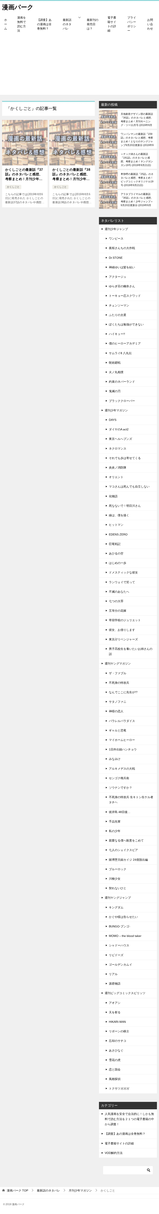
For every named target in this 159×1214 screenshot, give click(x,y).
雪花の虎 (114, 1060)
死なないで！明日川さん (125, 505)
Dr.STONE (116, 257)
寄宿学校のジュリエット (125, 620)
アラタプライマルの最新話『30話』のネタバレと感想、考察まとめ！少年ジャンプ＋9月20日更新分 (137, 200)
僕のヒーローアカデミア (125, 343)
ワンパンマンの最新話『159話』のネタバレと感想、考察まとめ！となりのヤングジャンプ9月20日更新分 (137, 140)
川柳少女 (114, 878)
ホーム (5, 24)
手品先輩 (114, 821)
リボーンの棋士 (119, 1031)
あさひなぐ (116, 1050)
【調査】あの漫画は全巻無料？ (44, 24)
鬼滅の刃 (114, 391)
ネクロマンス (117, 448)
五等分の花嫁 (117, 610)
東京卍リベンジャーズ (123, 639)
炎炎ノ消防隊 (117, 467)
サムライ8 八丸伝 (120, 353)
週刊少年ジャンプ (116, 229)
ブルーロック (117, 869)
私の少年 (114, 831)
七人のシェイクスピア (123, 850)
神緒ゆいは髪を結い (122, 267)
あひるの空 (116, 553)
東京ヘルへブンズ (120, 438)
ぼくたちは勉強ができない (126, 324)
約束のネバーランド (122, 381)
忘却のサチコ (117, 1040)
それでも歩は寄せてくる (125, 458)
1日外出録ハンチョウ (123, 749)
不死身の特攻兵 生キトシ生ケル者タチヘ (131, 799)
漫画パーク (18, 7)
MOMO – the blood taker (125, 935)
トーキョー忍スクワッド (125, 295)
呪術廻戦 (114, 362)
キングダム (116, 907)
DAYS (112, 419)
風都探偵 (114, 1079)
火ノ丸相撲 (116, 372)
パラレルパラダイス (122, 721)
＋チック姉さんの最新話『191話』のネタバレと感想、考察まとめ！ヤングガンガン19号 (137, 160)
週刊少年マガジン (116, 410)
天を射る (114, 1012)
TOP (17, 1190)
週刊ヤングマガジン (118, 663)
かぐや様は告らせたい (123, 917)
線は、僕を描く (119, 515)
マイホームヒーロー (122, 740)
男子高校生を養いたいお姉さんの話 (130, 651)
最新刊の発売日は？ (92, 24)
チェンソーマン (119, 305)
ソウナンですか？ (120, 787)
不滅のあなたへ (119, 591)
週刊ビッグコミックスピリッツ (125, 993)
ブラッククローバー (122, 400)
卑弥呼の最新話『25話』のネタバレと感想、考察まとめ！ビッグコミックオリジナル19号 (137, 180)
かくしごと (13, 186)
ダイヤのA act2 (119, 429)
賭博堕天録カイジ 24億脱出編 (128, 859)
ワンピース (116, 238)
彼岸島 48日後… (119, 812)
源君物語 (114, 983)
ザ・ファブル (117, 673)
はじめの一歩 (117, 563)
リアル (113, 974)
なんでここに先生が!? (123, 692)
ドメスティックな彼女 (123, 572)
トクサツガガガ (119, 1088)
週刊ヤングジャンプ (118, 897)
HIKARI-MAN (117, 1021)
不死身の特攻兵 (119, 682)
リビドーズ (116, 955)
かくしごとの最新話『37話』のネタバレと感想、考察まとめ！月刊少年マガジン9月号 (24, 174)
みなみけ (114, 759)
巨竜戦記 (114, 544)
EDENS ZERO (118, 534)
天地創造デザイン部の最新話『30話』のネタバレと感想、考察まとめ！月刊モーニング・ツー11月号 (137, 120)
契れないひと (117, 888)
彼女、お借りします (122, 629)
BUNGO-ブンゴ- (119, 926)
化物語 (113, 496)
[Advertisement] (79, 66)
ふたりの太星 (117, 315)
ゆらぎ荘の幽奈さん (122, 286)
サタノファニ (117, 701)
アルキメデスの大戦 (122, 768)
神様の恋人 (116, 711)
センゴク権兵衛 (119, 778)
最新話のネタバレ (67, 24)
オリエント (116, 477)
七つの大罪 (116, 601)
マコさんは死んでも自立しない (129, 486)
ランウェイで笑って (122, 582)
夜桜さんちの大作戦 (122, 248)
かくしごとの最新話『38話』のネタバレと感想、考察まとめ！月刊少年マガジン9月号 (71, 174)
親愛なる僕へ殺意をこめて (126, 840)
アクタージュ (117, 276)
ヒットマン (116, 524)
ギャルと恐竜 (117, 730)
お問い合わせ (150, 24)
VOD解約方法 (114, 1153)
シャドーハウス (119, 945)
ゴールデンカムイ (120, 964)
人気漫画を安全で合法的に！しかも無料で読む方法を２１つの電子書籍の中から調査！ (129, 1119)
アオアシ (114, 1002)
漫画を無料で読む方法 (21, 24)
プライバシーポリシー (131, 24)
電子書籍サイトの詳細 (111, 24)
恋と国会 (114, 1069)
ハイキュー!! (117, 334)
